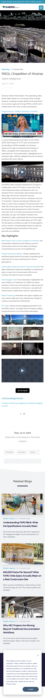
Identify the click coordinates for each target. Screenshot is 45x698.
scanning (5, 69)
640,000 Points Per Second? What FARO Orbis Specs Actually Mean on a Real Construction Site (22, 576)
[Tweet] (3, 88)
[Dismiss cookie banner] (38, 655)
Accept (30, 689)
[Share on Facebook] (6, 88)
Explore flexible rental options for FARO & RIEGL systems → (22, 2)
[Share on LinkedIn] (10, 88)
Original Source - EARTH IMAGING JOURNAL (20, 111)
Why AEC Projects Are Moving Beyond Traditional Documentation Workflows (21, 629)
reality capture (9, 518)
